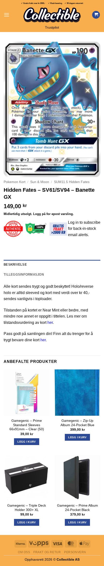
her (50, 322)
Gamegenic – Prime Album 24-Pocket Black (77, 508)
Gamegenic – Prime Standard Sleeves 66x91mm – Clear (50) (26, 425)
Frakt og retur (47, 552)
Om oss (24, 552)
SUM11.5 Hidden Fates (71, 182)
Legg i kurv (26, 522)
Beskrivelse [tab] (15, 264)
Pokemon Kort (14, 182)
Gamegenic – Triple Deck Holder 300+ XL (26, 508)
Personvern (75, 552)
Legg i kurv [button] (26, 441)
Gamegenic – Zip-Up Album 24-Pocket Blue (77, 423)
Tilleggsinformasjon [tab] (24, 274)
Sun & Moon (39, 182)
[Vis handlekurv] (96, 15)
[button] (6, 15)
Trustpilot (52, 27)
